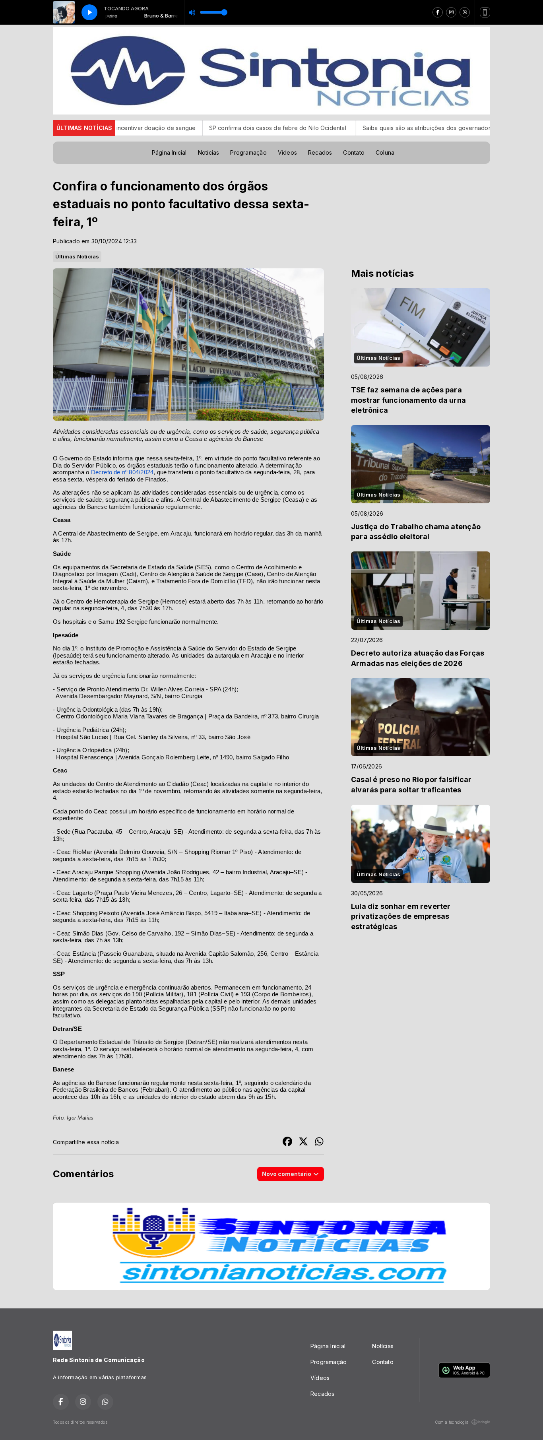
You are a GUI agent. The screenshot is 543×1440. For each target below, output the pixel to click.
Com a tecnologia (452, 1422)
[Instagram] (451, 12)
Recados (320, 152)
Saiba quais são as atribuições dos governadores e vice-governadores (382, 127)
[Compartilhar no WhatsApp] (319, 1142)
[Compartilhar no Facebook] (287, 1142)
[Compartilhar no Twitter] (303, 1142)
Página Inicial (169, 152)
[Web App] (485, 12)
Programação (248, 152)
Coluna (385, 152)
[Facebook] (437, 12)
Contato (353, 152)
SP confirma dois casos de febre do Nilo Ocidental (201, 127)
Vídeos (287, 152)
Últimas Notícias (77, 256)
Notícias (208, 152)
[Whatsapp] (465, 12)
